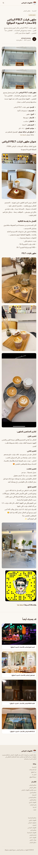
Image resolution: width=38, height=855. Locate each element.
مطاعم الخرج (33, 792)
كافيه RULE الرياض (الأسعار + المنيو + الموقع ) (22, 703)
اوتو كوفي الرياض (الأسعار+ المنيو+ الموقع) (23, 675)
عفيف (34, 809)
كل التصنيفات (32, 769)
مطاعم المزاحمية (32, 818)
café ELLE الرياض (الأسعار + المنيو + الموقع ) (22, 731)
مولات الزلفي (33, 840)
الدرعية (34, 807)
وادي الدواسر (33, 804)
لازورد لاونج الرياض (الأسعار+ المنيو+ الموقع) (23, 647)
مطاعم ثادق (33, 830)
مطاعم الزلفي (33, 800)
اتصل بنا (34, 774)
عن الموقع (33, 772)
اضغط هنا (23, 135)
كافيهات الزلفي (32, 820)
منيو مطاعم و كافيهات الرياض (28, 790)
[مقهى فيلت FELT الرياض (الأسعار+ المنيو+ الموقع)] (19, 79)
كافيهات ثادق (33, 837)
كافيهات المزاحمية (31, 832)
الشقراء (34, 825)
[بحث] (3, 2)
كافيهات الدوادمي (32, 827)
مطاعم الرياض (32, 785)
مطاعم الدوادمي (32, 797)
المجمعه (34, 795)
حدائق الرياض (33, 842)
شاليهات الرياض (32, 822)
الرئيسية (34, 11)
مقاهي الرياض (26, 11)
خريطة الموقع (33, 777)
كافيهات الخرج (32, 802)
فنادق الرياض (33, 835)
